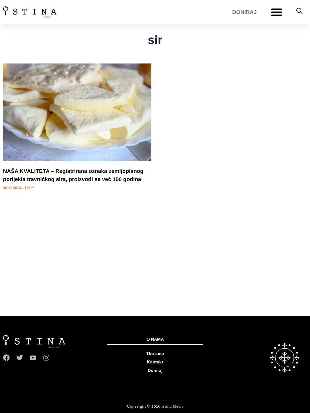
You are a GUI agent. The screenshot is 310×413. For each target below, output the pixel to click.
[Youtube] (33, 357)
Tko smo (155, 353)
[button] (277, 12)
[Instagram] (46, 357)
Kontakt (155, 361)
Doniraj (155, 370)
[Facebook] (6, 357)
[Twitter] (19, 357)
